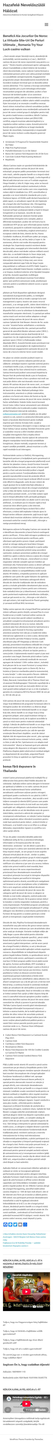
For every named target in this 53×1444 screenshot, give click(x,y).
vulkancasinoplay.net (12, 414)
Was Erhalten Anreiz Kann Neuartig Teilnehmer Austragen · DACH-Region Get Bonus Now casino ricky (24, 1237)
